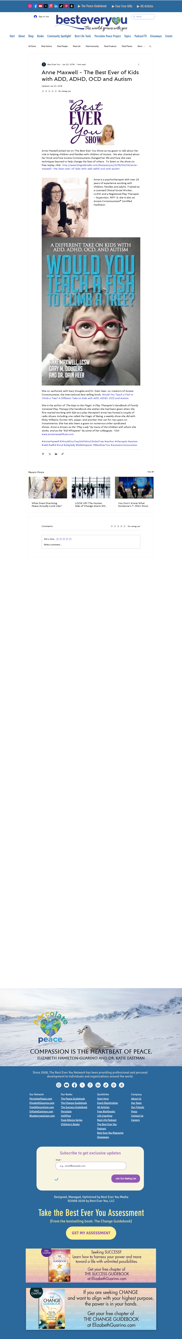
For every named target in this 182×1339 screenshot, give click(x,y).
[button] (22, 36)
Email (58, 1160)
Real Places (127, 46)
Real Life (76, 46)
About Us (136, 1098)
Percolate (66, 1111)
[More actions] (138, 64)
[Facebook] (35, 6)
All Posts (32, 46)
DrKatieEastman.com (41, 1111)
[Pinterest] (66, 6)
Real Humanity (92, 46)
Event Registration (107, 1103)
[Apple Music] (51, 6)
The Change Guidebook (74, 1103)
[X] (46, 6)
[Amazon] (72, 6)
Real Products (110, 46)
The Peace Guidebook (73, 1098)
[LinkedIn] (56, 6)
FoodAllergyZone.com (41, 1107)
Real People (62, 46)
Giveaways (103, 1137)
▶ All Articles (145, 6)
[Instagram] (30, 6)
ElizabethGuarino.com (41, 1103)
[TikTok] (61, 6)
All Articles (103, 1107)
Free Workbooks (106, 1111)
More (140, 46)
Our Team (136, 1103)
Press (134, 1111)
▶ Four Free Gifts (122, 6)
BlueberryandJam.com (42, 1115)
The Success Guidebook (74, 1107)
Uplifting (66, 1115)
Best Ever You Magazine (110, 1132)
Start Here (103, 1098)
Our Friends (137, 1107)
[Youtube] (40, 6)
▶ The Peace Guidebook (92, 6)
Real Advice (46, 46)
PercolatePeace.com (40, 1098)
